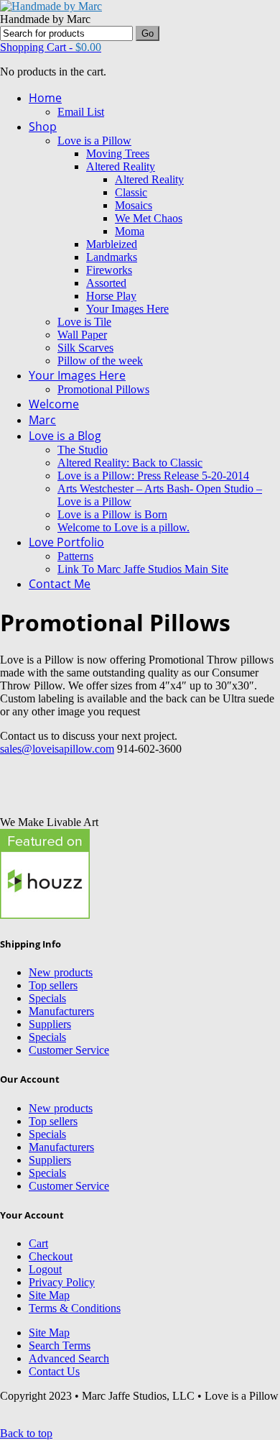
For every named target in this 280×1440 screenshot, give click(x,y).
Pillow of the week (100, 360)
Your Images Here (127, 309)
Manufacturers (61, 1011)
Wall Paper (82, 335)
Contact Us (54, 1371)
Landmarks (111, 257)
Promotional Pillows (103, 389)
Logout (45, 1269)
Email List (80, 112)
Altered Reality (120, 166)
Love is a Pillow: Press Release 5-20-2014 (153, 475)
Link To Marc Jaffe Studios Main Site (142, 569)
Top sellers (53, 985)
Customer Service (69, 1050)
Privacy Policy (62, 1282)
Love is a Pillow (94, 140)
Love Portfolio (66, 542)
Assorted (106, 283)
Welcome (54, 404)
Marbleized (111, 244)
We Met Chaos (148, 218)
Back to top (26, 1433)
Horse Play (111, 296)
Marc (42, 420)
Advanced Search (69, 1358)
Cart (38, 1243)
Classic (131, 192)
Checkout (51, 1256)
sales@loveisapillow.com (57, 749)
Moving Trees (117, 153)
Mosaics (133, 205)
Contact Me (59, 584)
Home (45, 98)
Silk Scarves (85, 347)
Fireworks (109, 270)
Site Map (49, 1295)
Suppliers (50, 1024)
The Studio (82, 450)
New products (61, 972)
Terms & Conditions (75, 1308)
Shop (43, 126)
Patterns (75, 556)
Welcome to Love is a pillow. (123, 527)
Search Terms (59, 1345)
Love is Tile (84, 322)
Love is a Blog (65, 436)
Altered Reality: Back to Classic (129, 463)
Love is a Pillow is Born (112, 514)
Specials (47, 998)
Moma (129, 231)
